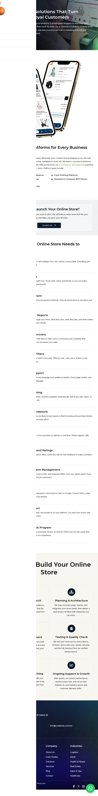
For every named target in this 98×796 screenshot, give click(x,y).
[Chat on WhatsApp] (90, 788)
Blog (48, 771)
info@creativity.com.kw (61, 726)
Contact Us (47, 225)
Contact (49, 775)
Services (50, 766)
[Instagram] (83, 786)
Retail (72, 757)
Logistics (74, 752)
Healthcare (75, 775)
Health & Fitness (77, 761)
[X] (78, 786)
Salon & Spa (76, 771)
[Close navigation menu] (32, 3)
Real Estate (75, 766)
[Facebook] (74, 786)
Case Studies (52, 757)
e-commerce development (72, 165)
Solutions (50, 761)
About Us (50, 752)
